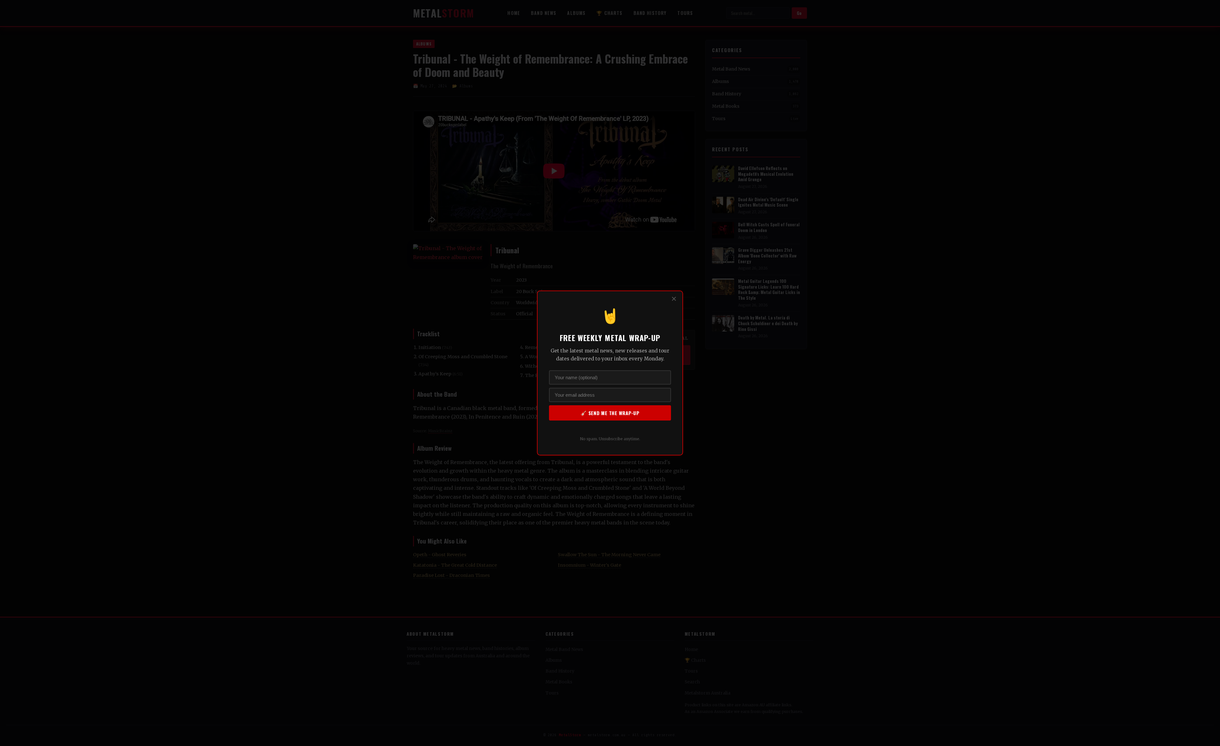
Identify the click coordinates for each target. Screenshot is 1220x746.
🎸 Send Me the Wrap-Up (610, 412)
